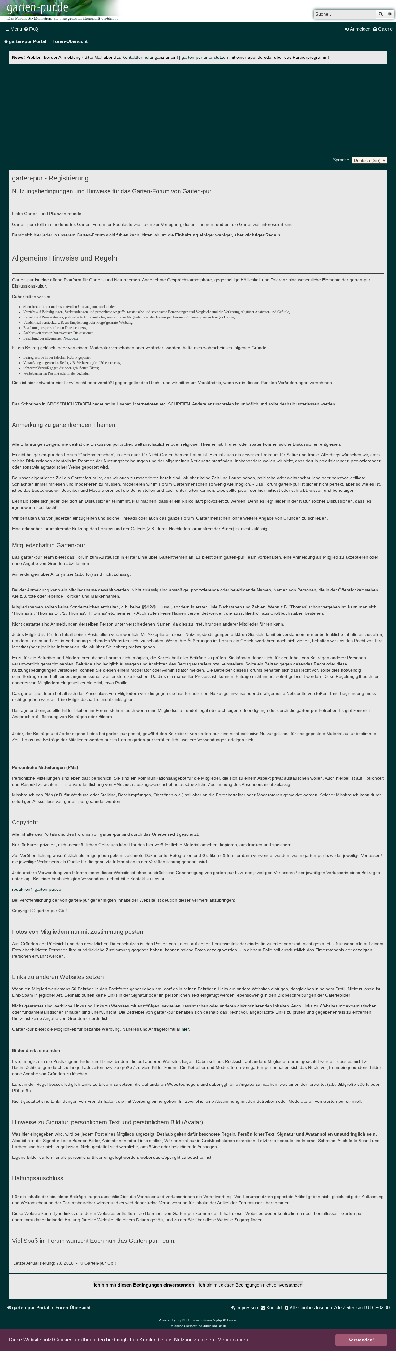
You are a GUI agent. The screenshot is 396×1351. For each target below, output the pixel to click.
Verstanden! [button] (361, 1339)
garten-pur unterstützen (205, 57)
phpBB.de (219, 1325)
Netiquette (70, 338)
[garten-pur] (62, 11)
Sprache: (342, 159)
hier (185, 1029)
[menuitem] (31, 29)
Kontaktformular (137, 57)
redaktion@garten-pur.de (36, 889)
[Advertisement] (198, 110)
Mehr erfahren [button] (232, 1339)
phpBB (182, 1320)
